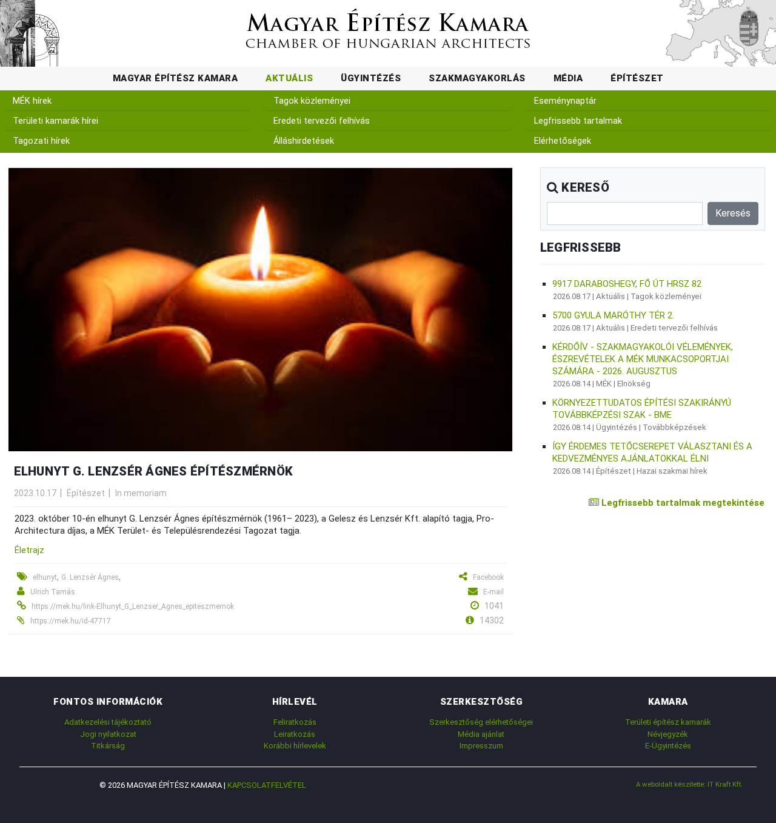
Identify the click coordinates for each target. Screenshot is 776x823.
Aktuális (289, 78)
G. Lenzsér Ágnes (90, 577)
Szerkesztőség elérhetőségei (481, 722)
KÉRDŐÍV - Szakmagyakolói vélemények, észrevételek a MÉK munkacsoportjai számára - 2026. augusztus (642, 359)
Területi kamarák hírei (55, 121)
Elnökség (634, 383)
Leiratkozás (294, 734)
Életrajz (29, 550)
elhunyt (45, 577)
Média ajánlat (481, 734)
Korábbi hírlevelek (295, 745)
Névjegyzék (667, 734)
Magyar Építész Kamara (175, 78)
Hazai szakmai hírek (672, 470)
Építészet (637, 78)
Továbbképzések (674, 427)
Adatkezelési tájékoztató (108, 722)
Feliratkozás (294, 722)
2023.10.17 (35, 493)
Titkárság (108, 745)
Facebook (488, 577)
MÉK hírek (32, 101)
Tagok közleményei (311, 101)
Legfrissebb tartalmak (578, 121)
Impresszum (481, 745)
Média (568, 78)
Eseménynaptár (565, 101)
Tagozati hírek (41, 141)
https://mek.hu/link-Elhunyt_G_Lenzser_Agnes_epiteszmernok (133, 606)
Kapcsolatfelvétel (266, 785)
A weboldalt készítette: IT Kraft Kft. (689, 784)
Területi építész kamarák (668, 722)
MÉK (604, 383)
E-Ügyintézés (668, 745)
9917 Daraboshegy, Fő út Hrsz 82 (626, 283)
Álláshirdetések (303, 141)
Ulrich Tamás (52, 592)
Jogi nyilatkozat (108, 734)
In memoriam (141, 493)
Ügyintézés (371, 78)
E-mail (493, 592)
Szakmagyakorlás (477, 78)
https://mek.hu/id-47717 (70, 621)
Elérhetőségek (562, 141)
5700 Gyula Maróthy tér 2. (613, 315)
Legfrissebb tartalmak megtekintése (681, 502)
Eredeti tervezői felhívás (321, 121)
